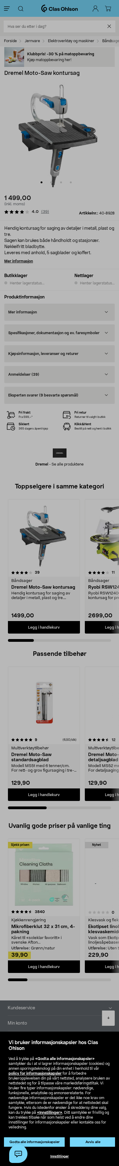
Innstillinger (59, 1156)
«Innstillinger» (49, 1112)
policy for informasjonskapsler (35, 1073)
